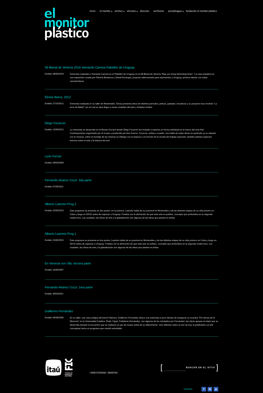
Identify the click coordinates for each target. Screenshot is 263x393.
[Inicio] (67, 24)
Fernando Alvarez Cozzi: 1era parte (69, 287)
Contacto (188, 389)
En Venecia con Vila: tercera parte (68, 263)
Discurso (144, 11)
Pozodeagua (175, 12)
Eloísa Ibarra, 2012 (58, 97)
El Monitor (105, 12)
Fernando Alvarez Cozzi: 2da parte (68, 180)
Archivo (119, 12)
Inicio (92, 11)
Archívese (158, 11)
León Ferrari (53, 156)
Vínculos (131, 12)
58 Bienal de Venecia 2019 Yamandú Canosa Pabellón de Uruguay (90, 67)
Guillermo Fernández (59, 311)
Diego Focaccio (55, 123)
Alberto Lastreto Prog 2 (60, 204)
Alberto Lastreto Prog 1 (60, 233)
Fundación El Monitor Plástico (201, 11)
